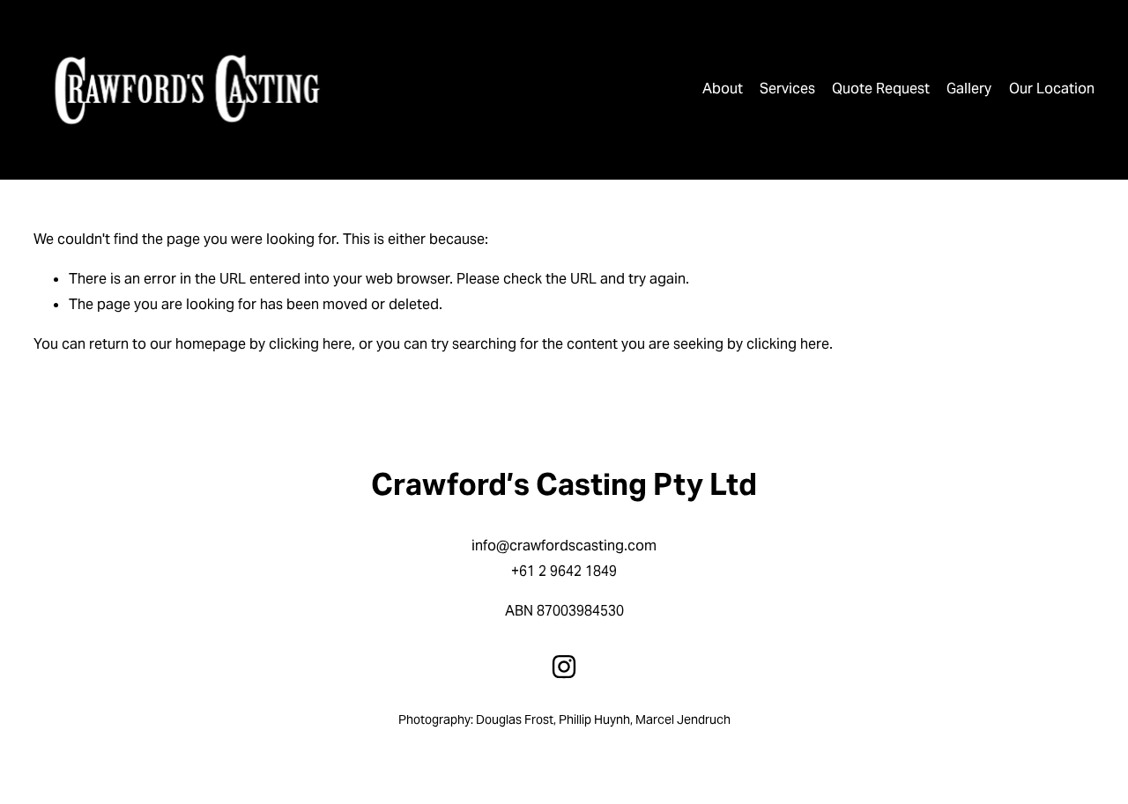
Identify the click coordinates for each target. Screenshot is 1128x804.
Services (787, 88)
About (722, 88)
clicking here (310, 344)
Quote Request (881, 88)
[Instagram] (564, 666)
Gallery (968, 88)
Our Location (1052, 88)
